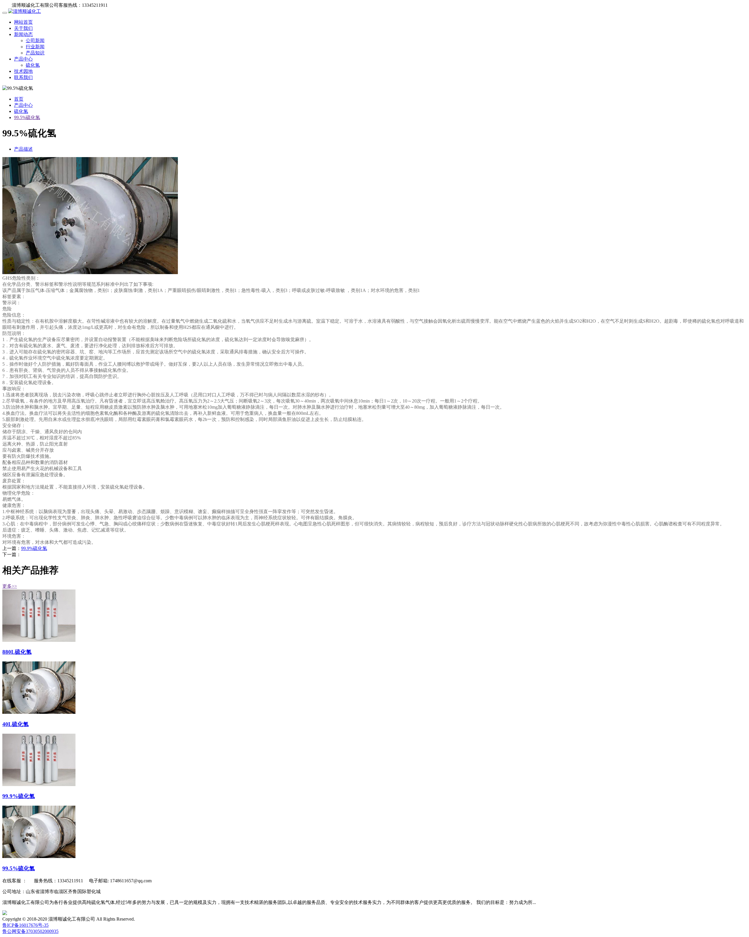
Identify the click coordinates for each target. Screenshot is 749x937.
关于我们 (23, 28)
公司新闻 (35, 40)
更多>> (9, 586)
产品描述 (23, 149)
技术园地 (23, 71)
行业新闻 (35, 46)
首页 (18, 99)
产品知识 (35, 52)
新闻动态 (23, 34)
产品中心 (23, 58)
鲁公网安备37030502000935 (30, 931)
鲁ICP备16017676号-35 (25, 925)
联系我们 (23, 77)
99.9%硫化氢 (34, 548)
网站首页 (23, 22)
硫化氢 (33, 65)
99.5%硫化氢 (27, 117)
